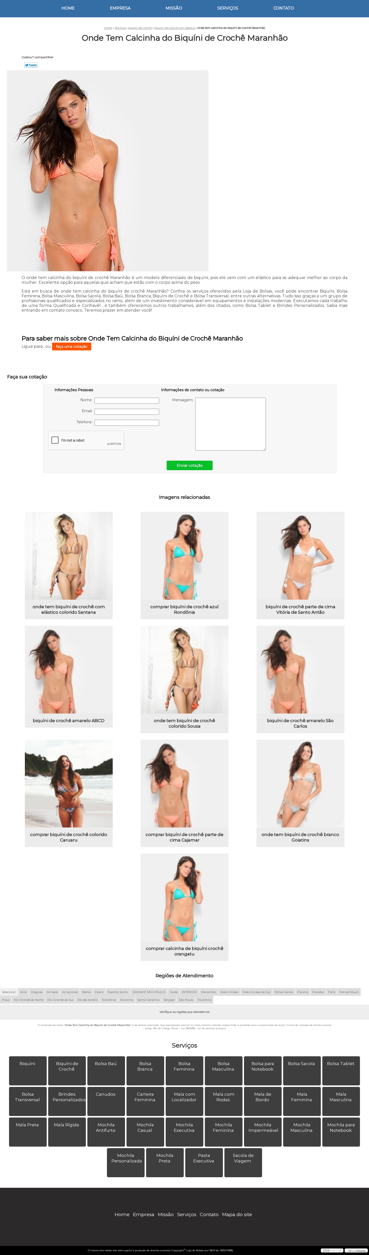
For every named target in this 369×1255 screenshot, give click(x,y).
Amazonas (70, 992)
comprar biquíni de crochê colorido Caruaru (68, 837)
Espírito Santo (118, 992)
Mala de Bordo (262, 1097)
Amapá (52, 992)
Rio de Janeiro (88, 1000)
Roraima (126, 1000)
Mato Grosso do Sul (256, 992)
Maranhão (208, 992)
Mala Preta (27, 1124)
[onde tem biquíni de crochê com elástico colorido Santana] (69, 556)
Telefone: (85, 422)
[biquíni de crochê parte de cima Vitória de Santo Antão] (300, 556)
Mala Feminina (301, 1097)
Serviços (227, 8)
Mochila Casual (145, 1127)
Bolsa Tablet (340, 1063)
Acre (23, 992)
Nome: (87, 400)
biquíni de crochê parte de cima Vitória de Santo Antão (300, 609)
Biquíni (27, 1063)
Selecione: (9, 992)
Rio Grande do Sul (60, 1000)
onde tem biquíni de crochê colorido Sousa (184, 723)
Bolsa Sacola (301, 1063)
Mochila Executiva (184, 1127)
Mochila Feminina (223, 1127)
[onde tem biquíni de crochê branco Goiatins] (300, 783)
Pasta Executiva (203, 1158)
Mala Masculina (341, 1097)
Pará (331, 992)
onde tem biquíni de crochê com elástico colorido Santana (69, 609)
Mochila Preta (164, 1158)
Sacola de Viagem (243, 1158)
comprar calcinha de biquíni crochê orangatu (184, 951)
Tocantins (204, 1000)
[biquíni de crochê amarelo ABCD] (69, 670)
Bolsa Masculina (223, 1066)
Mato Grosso (229, 992)
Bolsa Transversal (27, 1097)
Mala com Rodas (223, 1097)
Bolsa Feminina (184, 1066)
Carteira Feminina (145, 1097)
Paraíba (318, 992)
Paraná (302, 992)
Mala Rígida (66, 1124)
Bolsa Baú (106, 1063)
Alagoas (36, 992)
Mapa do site (237, 1214)
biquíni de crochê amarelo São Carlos (300, 723)
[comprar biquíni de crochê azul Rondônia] (184, 556)
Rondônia (109, 1000)
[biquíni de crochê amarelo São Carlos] (300, 670)
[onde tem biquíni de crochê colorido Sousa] (184, 670)
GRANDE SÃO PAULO (148, 992)
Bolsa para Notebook (263, 1066)
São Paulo (186, 1000)
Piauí (6, 1000)
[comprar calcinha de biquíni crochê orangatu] (184, 897)
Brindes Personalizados (69, 1097)
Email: (88, 411)
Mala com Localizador (184, 1097)
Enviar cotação (190, 465)
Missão (174, 8)
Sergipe (169, 1000)
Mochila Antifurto (105, 1127)
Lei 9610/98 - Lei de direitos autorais (203, 1028)
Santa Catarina (148, 1000)
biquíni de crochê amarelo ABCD (68, 720)
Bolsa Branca (145, 1066)
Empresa (120, 8)
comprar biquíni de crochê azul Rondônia (184, 609)
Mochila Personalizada (126, 1158)
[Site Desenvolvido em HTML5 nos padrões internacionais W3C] (332, 1250)
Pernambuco (349, 992)
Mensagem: (183, 400)
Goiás (174, 992)
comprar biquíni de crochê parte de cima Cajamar (184, 837)
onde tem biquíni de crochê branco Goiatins (300, 837)
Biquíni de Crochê (67, 1066)
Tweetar (31, 64)
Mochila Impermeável (263, 1127)
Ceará (99, 992)
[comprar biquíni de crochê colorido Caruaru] (69, 783)
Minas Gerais (284, 992)
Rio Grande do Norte (28, 1000)
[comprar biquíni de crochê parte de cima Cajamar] (184, 783)
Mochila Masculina (301, 1127)
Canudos (105, 1094)
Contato (283, 8)
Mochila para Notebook (341, 1127)
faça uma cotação (71, 346)
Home (68, 8)
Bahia (86, 992)
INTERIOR (189, 992)
